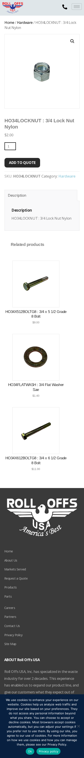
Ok (30, 751)
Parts (8, 596)
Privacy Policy (13, 635)
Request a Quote (16, 578)
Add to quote (22, 162)
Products (10, 587)
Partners (10, 617)
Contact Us (12, 626)
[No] (78, 726)
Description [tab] (17, 195)
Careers (9, 608)
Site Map (10, 644)
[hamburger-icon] (77, 6)
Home (9, 22)
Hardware (25, 22)
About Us (10, 560)
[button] (72, 41)
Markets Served (15, 569)
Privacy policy (48, 751)
